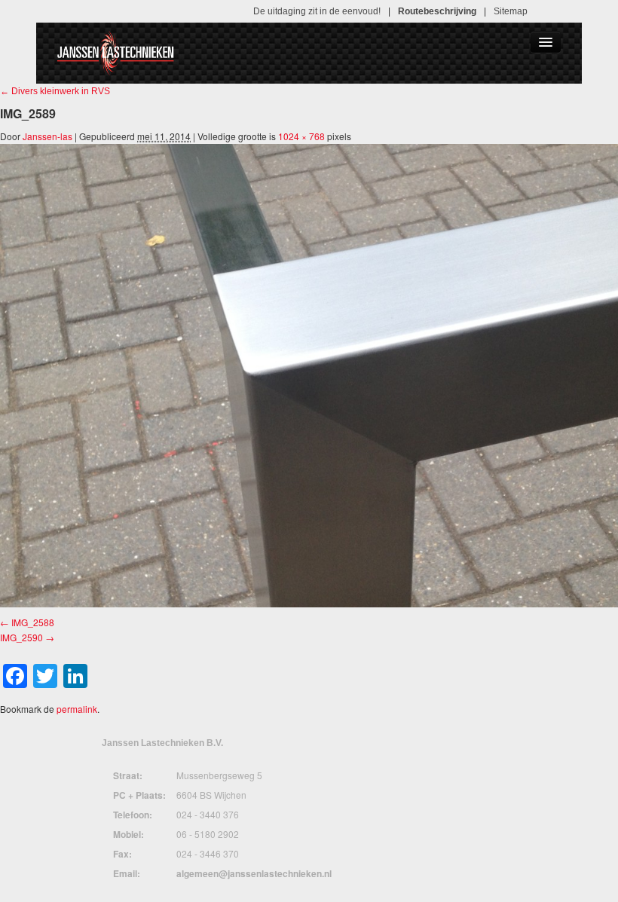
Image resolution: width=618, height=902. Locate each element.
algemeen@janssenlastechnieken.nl (254, 873)
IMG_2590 (21, 637)
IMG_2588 (32, 622)
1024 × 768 (301, 136)
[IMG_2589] (309, 375)
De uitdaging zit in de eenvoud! (317, 11)
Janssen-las (47, 136)
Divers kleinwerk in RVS (55, 91)
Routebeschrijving (437, 11)
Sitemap (511, 11)
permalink (77, 708)
